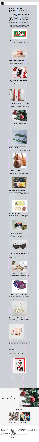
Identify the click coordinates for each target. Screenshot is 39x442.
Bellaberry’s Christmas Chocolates (18, 40)
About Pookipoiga (13, 434)
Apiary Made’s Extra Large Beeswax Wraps (20, 103)
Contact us (12, 430)
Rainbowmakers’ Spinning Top (17, 170)
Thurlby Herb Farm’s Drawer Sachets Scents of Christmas (17, 146)
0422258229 (12, 437)
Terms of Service (13, 432)
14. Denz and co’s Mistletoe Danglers (17, 317)
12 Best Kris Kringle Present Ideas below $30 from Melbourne (24, 423)
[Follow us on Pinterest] (34, 433)
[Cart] (37, 3)
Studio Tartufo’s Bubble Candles (17, 60)
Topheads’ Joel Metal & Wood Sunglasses (20, 253)
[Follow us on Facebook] (29, 433)
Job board (12, 436)
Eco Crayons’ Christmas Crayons (17, 190)
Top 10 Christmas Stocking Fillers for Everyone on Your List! (13, 423)
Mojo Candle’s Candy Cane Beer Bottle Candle (18, 81)
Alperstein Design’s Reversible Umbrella (19, 294)
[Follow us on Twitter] (30, 433)
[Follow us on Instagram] (32, 433)
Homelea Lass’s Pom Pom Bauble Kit (19, 123)
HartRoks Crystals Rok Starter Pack (19, 341)
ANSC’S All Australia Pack (16, 213)
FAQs (11, 429)
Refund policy (12, 431)
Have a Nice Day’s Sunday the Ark (18, 273)
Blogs (11, 435)
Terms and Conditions (13, 433)
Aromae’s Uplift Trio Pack (16, 233)
